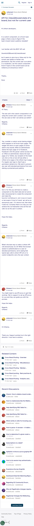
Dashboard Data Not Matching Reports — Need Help (19, 476)
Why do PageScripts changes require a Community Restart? (19, 489)
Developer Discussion (8, 7)
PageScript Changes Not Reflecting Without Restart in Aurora (18, 496)
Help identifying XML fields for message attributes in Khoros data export (17, 407)
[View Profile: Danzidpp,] (3, 477)
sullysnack (10, 12)
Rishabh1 (17, 498)
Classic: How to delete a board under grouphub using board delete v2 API (18, 394)
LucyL (15, 359)
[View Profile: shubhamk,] (3, 402)
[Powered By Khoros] (17, 522)
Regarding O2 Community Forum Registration (17, 482)
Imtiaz (16, 396)
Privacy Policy (28, 514)
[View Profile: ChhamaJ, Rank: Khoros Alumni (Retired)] (3, 105)
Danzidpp (18, 478)
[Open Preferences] (2, 523)
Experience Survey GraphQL (15, 469)
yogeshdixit (18, 456)
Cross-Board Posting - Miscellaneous (17, 363)
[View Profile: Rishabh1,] (3, 497)
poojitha (17, 491)
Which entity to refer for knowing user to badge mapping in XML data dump (19, 421)
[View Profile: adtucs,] (3, 408)
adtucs (17, 409)
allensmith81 (18, 471)
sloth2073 (18, 464)
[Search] (19, 3)
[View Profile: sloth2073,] (3, 461)
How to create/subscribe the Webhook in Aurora (19, 401)
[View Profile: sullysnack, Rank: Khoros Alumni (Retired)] (3, 13)
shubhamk (18, 403)
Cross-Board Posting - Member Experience (15, 368)
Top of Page (17, 514)
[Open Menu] (31, 7)
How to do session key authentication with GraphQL (18, 460)
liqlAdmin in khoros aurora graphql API (19, 451)
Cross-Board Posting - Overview (15, 357)
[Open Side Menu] (2, 2)
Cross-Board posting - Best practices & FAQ (18, 373)
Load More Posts (17, 505)
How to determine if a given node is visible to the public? (18, 434)
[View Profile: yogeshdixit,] (3, 453)
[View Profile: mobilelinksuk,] (3, 483)
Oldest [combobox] (29, 100)
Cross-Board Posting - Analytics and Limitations (17, 379)
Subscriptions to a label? (14, 443)
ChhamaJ (9, 105)
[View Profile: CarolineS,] (3, 435)
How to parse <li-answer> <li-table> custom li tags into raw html (18, 427)
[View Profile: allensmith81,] (3, 470)
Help (2, 517)
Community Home (6, 514)
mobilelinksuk (19, 484)
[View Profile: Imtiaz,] (3, 395)
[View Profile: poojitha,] (3, 490)
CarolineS (18, 438)
